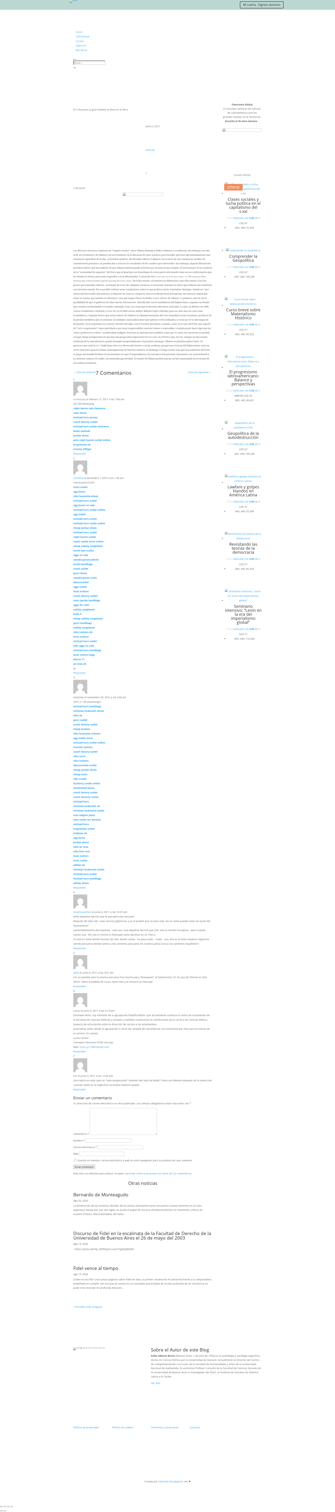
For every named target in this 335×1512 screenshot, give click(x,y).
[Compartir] (8, 1506)
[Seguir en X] (56, 5)
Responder (79, 453)
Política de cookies (122, 1427)
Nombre (79, 1140)
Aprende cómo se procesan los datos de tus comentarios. (158, 1173)
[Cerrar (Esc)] (11, 1506)
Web (76, 1153)
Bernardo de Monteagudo (100, 1194)
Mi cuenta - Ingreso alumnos (261, 5)
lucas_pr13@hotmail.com (94, 1047)
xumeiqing (79, 399)
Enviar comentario (84, 1166)
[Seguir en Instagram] (63, 5)
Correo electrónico (85, 1147)
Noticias (150, 150)
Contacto (195, 1427)
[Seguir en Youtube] (77, 5)
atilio (76, 972)
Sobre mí (81, 45)
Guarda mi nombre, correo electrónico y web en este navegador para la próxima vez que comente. (134, 1160)
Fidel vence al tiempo (95, 1268)
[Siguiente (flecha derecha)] (4, 1510)
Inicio (79, 32)
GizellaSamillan (82, 912)
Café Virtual (82, 36)
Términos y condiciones (164, 1427)
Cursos (80, 41)
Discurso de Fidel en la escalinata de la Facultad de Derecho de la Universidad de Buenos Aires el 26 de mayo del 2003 (142, 1235)
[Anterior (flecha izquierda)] (1, 1510)
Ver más (155, 1383)
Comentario (81, 1134)
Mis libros (81, 50)
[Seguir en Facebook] (70, 5)
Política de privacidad (85, 1427)
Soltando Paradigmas (170, 1481)
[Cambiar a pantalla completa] (4, 1506)
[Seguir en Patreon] (84, 5)
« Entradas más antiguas (87, 1306)
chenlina (78, 478)
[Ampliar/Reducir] (1, 1506)
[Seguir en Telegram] (91, 5)
